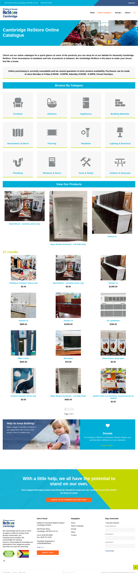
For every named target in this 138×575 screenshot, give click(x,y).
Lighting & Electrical (120, 143)
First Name (109, 534)
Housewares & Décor (18, 143)
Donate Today (107, 445)
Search (15, 572)
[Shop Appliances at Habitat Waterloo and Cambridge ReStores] (86, 102)
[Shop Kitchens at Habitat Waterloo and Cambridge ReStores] (52, 102)
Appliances (86, 114)
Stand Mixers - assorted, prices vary (24, 224)
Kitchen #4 (68, 321)
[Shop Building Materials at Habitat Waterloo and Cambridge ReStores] (120, 102)
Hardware (86, 143)
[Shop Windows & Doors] (52, 162)
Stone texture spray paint (113, 358)
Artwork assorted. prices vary (23, 396)
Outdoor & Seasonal (120, 173)
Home (92, 13)
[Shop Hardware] (86, 132)
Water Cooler (23, 358)
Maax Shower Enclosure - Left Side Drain (68, 244)
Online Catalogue (104, 13)
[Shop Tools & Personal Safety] (86, 162)
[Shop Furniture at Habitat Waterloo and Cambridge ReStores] (18, 102)
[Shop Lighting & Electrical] (120, 132)
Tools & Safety (86, 173)
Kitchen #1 (112, 237)
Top (135, 567)
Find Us (40, 547)
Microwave (68, 358)
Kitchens (52, 114)
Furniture (18, 114)
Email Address (111, 526)
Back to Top (22, 572)
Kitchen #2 (23, 321)
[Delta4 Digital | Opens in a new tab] (69, 572)
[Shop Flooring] (52, 132)
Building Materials (120, 114)
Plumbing (18, 173)
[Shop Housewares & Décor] (18, 132)
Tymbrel (133, 572)
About (127, 13)
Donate (118, 13)
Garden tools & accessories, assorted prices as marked (113, 397)
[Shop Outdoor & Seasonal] (120, 162)
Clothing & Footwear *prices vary (23, 283)
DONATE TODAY (48, 552)
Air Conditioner (113, 321)
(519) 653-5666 (46, 3)
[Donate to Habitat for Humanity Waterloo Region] (107, 425)
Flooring (52, 143)
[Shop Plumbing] (18, 162)
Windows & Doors (52, 173)
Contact (131, 3)
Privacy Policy (6, 572)
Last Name (109, 542)
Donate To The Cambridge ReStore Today (69, 500)
